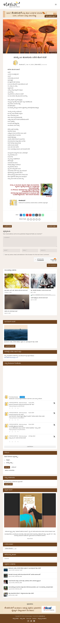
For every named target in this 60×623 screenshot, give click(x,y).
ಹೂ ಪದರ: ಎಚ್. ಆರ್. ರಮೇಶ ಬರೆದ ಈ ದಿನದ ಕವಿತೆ (16, 290)
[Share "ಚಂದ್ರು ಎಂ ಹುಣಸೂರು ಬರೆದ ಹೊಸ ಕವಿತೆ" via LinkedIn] (33, 215)
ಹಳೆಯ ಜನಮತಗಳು (9, 470)
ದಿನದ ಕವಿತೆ (37, 65)
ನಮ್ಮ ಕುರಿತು (16, 619)
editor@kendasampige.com (11, 357)
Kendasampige (13, 403)
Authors (34, 619)
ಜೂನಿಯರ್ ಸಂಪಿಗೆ (9, 346)
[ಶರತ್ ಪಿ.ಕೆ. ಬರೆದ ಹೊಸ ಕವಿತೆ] (17, 302)
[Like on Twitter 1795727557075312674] (15, 442)
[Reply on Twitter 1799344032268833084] (10, 432)
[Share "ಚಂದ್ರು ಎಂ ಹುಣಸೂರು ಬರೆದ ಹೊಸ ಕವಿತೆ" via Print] (39, 215)
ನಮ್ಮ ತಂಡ (22, 619)
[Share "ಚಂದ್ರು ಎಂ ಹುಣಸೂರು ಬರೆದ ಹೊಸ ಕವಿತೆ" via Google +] (27, 215)
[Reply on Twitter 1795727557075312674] (10, 442)
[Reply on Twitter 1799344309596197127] (10, 420)
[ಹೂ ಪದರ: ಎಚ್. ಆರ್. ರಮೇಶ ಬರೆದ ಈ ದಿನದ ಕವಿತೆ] (17, 281)
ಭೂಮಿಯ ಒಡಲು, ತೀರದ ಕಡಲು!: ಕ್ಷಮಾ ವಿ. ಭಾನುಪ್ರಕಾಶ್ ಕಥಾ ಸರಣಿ (21, 342)
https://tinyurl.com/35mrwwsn (17, 430)
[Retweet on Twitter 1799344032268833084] (12, 432)
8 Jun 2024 (31, 413)
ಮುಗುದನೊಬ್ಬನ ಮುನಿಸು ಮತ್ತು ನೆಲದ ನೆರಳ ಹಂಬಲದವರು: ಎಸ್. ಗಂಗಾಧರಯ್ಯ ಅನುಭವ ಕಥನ (30, 587)
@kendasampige (23, 402)
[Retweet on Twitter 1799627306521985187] (12, 408)
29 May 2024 (32, 436)
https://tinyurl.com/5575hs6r (16, 406)
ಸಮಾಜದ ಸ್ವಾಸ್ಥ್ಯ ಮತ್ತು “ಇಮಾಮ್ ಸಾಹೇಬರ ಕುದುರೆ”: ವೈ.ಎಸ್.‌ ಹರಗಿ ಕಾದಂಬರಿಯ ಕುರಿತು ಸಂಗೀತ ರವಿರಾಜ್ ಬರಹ (30, 532)
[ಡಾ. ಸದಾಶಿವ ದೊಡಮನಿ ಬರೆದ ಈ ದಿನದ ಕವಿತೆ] (43, 281)
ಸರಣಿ (16, 595)
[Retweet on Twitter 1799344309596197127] (12, 420)
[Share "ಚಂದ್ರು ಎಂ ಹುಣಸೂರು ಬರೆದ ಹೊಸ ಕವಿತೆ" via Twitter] (24, 215)
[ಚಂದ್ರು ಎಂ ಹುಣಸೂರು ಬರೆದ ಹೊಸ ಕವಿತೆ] (42, 215)
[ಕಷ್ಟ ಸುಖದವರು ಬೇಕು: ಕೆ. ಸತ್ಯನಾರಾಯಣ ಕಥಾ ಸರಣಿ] (6, 594)
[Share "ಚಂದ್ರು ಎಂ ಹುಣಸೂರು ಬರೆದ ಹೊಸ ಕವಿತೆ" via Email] (36, 215)
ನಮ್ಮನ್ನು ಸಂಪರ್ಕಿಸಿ (42, 619)
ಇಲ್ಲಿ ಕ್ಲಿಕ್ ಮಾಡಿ (8, 484)
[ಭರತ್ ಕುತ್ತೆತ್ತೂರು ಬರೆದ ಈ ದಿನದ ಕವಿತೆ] (43, 295)
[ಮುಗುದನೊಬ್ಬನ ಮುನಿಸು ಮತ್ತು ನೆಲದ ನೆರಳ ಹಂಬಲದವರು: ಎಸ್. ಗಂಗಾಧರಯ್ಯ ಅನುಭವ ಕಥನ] (6, 588)
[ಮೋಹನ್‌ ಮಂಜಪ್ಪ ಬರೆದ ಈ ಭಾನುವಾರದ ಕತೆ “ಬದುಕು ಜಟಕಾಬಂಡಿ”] (6, 576)
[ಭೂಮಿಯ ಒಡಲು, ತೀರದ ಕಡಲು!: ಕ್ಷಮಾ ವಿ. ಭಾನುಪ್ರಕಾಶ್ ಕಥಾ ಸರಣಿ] (6, 569)
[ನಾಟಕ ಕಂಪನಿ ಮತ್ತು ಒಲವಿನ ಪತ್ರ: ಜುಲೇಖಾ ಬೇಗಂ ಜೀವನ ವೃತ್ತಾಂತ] (6, 582)
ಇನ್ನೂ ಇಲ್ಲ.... (10, 463)
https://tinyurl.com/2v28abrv (16, 418)
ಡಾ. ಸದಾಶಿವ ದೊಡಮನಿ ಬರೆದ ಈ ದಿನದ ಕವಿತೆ (41, 290)
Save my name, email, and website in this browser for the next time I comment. (27, 255)
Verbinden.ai (42, 616)
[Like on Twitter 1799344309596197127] (15, 420)
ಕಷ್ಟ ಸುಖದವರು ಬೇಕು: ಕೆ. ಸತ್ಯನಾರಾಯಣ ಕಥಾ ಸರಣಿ (21, 593)
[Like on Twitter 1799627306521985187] (15, 408)
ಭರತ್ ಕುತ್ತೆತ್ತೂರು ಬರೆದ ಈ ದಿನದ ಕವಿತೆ (39, 298)
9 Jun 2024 (31, 403)
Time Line (28, 619)
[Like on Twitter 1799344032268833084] (15, 432)
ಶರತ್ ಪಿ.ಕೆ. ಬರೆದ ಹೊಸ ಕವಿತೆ (11, 311)
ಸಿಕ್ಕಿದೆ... (8, 460)
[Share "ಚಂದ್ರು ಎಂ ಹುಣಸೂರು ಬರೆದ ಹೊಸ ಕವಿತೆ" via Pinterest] (30, 215)
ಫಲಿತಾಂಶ (14, 467)
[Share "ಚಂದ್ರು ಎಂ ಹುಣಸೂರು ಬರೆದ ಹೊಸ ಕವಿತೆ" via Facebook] (20, 215)
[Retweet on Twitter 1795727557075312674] (12, 442)
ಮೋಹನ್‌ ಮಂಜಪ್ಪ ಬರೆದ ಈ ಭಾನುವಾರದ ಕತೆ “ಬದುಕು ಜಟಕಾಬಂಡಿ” (24, 574)
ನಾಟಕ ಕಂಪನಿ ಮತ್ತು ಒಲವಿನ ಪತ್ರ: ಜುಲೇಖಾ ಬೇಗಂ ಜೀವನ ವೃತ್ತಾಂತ (24, 581)
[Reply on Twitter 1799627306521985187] (10, 408)
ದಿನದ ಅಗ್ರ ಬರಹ (18, 576)
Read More (30, 539)
